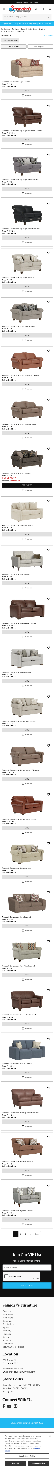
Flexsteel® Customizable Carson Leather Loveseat (19, 819)
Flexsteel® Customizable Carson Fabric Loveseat (19, 721)
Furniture (15, 29)
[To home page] (20, 9)
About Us (7, 1340)
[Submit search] (47, 16)
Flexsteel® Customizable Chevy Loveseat (16, 917)
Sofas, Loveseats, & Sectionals (12, 31)
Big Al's (6, 1327)
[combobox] (40, 46)
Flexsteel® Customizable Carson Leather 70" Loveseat (21, 770)
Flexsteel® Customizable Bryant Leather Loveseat (19, 623)
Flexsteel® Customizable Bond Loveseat (16, 574)
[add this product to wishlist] (49, 57)
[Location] (36, 9)
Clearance (7, 1321)
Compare (28, 95)
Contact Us (8, 1343)
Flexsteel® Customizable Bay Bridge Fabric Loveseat (20, 180)
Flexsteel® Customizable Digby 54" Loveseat (17, 1211)
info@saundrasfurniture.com (22, 1372)
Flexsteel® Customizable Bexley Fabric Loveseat (19, 326)
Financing (7, 1334)
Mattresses (8, 1314)
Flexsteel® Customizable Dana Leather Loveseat (19, 1015)
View (27, 91)
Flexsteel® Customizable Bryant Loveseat (16, 672)
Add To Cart (27, 485)
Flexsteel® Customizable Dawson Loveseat (17, 1064)
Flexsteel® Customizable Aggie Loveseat (16, 82)
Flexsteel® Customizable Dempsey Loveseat (17, 1162)
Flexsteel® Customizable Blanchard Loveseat (17, 525)
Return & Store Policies (13, 1347)
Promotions (8, 1317)
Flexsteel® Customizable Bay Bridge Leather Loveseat (20, 229)
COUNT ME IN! (27, 1285)
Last (37, 1234)
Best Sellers (8, 1324)
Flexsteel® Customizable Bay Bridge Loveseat (18, 278)
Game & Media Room (29, 29)
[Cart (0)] (50, 9)
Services (6, 1337)
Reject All (15, 1463)
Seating (42, 29)
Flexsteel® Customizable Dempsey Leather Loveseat (20, 1113)
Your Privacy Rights (27, 1456)
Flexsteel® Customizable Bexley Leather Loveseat (19, 424)
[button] (4, 9)
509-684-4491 (16, 1368)
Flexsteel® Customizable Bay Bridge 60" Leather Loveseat (22, 131)
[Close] (50, 1436)
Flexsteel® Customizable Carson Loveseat (16, 868)
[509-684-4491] (43, 9)
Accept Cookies (38, 1463)
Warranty (7, 1330)
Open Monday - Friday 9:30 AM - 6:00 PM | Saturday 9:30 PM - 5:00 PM (27, 23)
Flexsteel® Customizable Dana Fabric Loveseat (18, 966)
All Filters (15, 46)
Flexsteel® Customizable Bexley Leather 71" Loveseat (20, 375)
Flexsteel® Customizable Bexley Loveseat (16, 473)
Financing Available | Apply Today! (27, 2)
